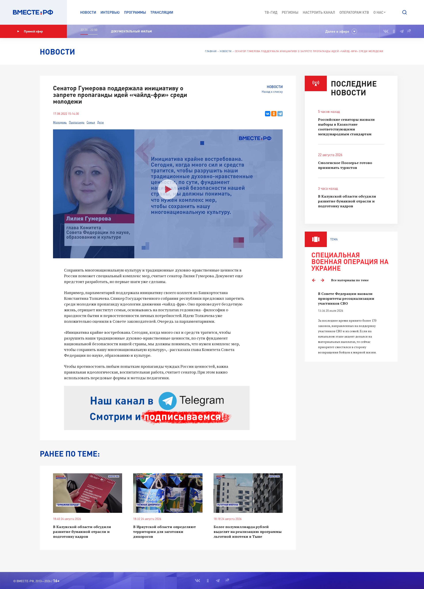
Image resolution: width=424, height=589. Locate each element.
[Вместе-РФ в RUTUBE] (409, 31)
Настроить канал (319, 12)
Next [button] (322, 280)
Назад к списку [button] (272, 91)
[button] (404, 12)
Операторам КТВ (354, 12)
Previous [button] (313, 280)
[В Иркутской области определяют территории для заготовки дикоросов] (167, 493)
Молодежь (60, 122)
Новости (88, 12)
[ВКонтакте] (267, 113)
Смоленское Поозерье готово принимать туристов (345, 165)
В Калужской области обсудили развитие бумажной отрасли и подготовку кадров (82, 531)
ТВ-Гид (271, 12)
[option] (351, 323)
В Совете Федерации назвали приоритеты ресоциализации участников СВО (346, 298)
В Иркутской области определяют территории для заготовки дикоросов (164, 531)
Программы (135, 12)
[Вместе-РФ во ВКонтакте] (385, 31)
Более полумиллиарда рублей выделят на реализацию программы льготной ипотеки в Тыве (248, 531)
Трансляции (161, 12)
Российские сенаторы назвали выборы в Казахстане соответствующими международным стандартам (346, 126)
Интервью (110, 12)
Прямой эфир (33, 31)
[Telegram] (280, 113)
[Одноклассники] (273, 113)
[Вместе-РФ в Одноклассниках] (394, 31)
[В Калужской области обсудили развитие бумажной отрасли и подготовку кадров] (87, 493)
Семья (91, 122)
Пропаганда (76, 122)
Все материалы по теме (350, 280)
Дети (100, 122)
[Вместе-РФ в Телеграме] (402, 31)
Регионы (290, 12)
